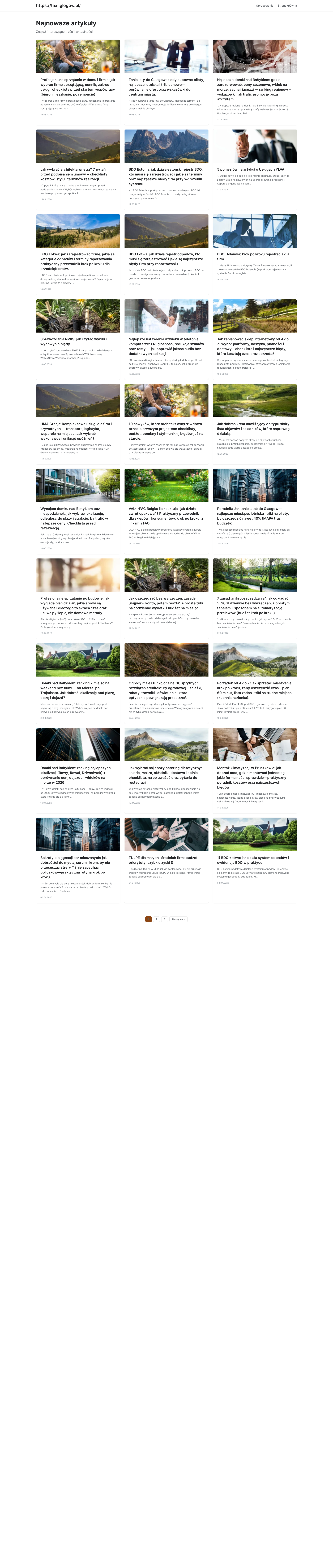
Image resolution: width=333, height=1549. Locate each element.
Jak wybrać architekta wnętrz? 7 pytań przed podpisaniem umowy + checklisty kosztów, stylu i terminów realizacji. (73, 174)
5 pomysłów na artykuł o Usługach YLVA (250, 169)
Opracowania (265, 5)
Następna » (178, 919)
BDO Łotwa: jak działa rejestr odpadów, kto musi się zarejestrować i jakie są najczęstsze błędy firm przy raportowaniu (166, 259)
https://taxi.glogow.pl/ (58, 5)
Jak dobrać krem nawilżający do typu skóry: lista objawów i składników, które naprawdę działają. (254, 429)
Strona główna (287, 5)
